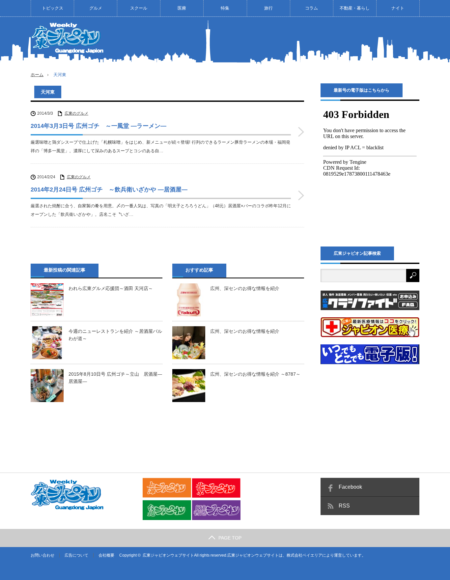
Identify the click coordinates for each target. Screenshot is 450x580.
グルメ (95, 8)
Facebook (350, 487)
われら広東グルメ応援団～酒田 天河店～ (111, 288)
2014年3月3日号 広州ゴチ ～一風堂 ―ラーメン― (98, 126)
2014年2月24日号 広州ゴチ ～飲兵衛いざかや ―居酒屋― (109, 189)
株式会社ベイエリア (304, 555)
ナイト (397, 8)
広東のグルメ (76, 113)
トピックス (52, 8)
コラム (311, 8)
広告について (76, 555)
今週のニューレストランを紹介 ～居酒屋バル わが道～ (115, 335)
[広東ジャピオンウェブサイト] (68, 37)
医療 (182, 8)
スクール (138, 8)
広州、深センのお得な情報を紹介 (244, 288)
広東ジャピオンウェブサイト (168, 555)
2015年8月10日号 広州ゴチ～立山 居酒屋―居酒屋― (115, 377)
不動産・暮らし (355, 8)
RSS (344, 505)
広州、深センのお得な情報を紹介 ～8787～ (255, 374)
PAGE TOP (229, 537)
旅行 (268, 8)
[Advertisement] (299, 41)
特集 (225, 8)
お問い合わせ (42, 555)
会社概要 (106, 555)
